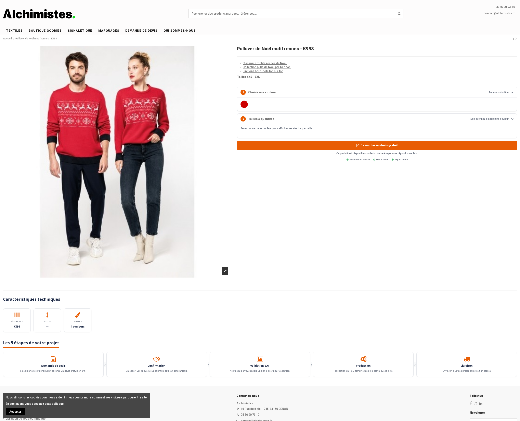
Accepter (15, 411)
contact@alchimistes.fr (499, 13)
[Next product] (516, 38)
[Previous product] (514, 38)
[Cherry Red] (244, 104)
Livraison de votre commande (25, 418)
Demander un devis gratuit (379, 145)
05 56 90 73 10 (250, 414)
